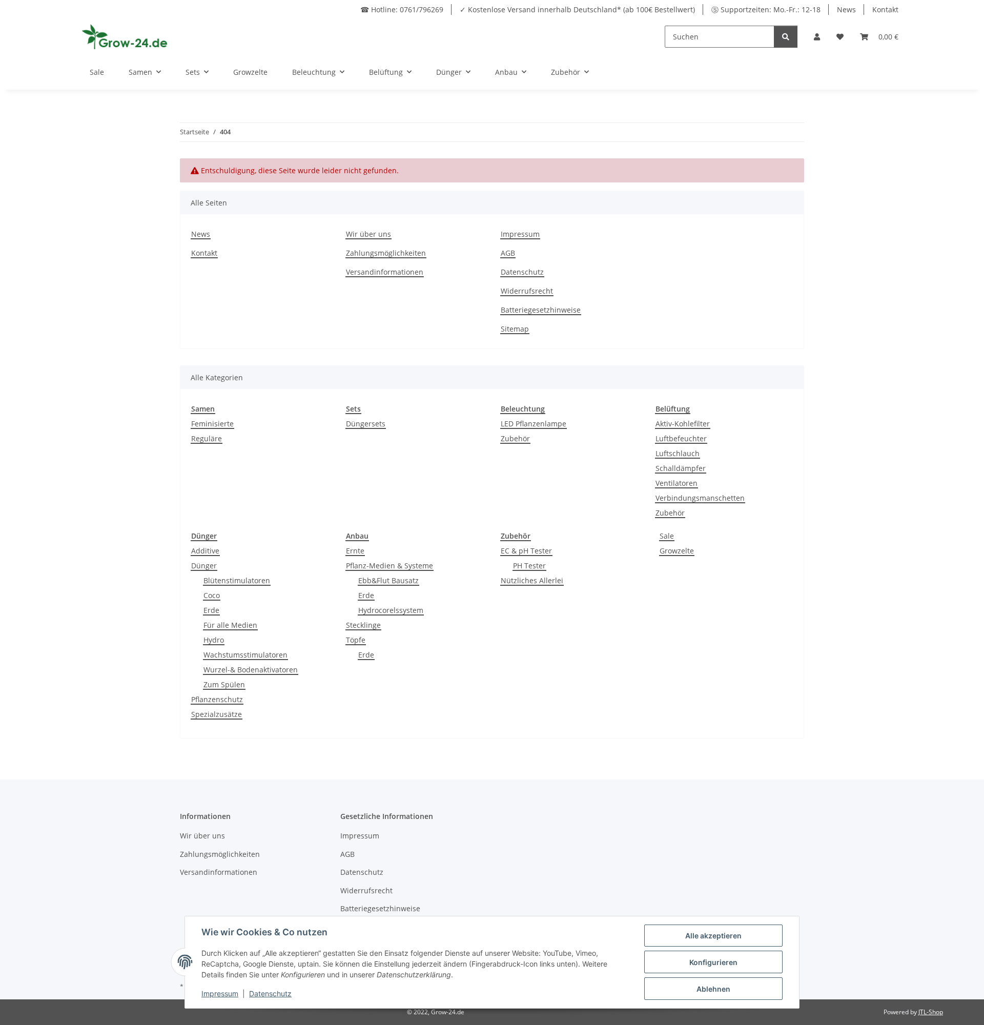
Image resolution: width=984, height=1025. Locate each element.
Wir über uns (368, 234)
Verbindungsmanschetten (700, 498)
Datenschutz (522, 272)
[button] (817, 36)
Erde (211, 610)
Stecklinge (363, 625)
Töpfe (355, 640)
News (846, 9)
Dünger (204, 565)
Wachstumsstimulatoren (245, 655)
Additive (205, 551)
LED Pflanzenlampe (533, 423)
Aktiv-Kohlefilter (682, 423)
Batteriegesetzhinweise (541, 310)
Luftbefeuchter (681, 438)
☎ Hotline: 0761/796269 (401, 9)
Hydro (213, 640)
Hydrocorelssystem (390, 610)
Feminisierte (212, 423)
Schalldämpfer (680, 468)
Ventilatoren (676, 483)
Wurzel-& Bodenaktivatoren (250, 669)
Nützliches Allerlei (532, 580)
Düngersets (365, 423)
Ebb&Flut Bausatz (388, 580)
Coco (211, 595)
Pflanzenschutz (217, 699)
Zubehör (515, 438)
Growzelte (677, 551)
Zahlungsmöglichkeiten (386, 253)
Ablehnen (713, 989)
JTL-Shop (930, 1012)
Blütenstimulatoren (236, 580)
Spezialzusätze (216, 714)
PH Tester (529, 565)
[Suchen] (785, 37)
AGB (508, 253)
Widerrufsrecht (527, 291)
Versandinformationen (384, 272)
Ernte (355, 551)
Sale (667, 536)
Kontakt (885, 9)
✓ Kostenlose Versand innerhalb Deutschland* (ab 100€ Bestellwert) (577, 9)
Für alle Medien (230, 625)
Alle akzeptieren (713, 935)
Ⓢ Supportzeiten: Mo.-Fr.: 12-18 (766, 9)
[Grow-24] (125, 36)
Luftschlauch (677, 453)
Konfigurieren (713, 962)
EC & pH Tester (526, 551)
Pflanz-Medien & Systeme (389, 565)
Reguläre (206, 438)
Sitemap (515, 329)
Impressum (520, 234)
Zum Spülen (224, 684)
